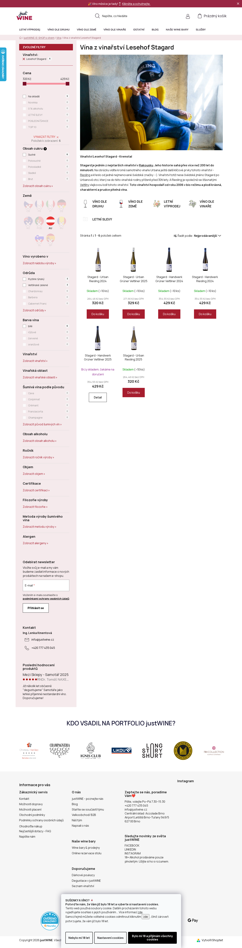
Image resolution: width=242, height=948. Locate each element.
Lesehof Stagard (38, 59)
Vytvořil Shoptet (212, 940)
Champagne (48, 417)
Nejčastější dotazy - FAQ (35, 831)
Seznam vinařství (83, 886)
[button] (200, 29)
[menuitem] (30, 29)
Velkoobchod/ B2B (84, 815)
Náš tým (77, 820)
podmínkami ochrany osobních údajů (46, 598)
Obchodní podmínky (32, 815)
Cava (48, 393)
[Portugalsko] (39, 224)
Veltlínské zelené (48, 285)
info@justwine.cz (43, 639)
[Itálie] (50, 207)
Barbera (48, 297)
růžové (48, 332)
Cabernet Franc (48, 303)
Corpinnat (48, 399)
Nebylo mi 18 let (79, 938)
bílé (48, 326)
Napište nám (27, 836)
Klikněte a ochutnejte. (136, 4)
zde (140, 912)
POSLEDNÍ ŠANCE (48, 121)
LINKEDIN (130, 849)
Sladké (48, 173)
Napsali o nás (80, 826)
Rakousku (146, 165)
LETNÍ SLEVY (48, 115)
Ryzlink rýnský (48, 279)
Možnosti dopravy (31, 804)
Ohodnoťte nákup (30, 826)
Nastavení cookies (110, 938)
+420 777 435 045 (43, 648)
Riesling (85, 175)
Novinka (48, 102)
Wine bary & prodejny (86, 848)
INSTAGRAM (133, 853)
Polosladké (48, 166)
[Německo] (61, 207)
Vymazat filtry (44, 137)
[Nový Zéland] (28, 224)
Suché (48, 154)
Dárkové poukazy (83, 875)
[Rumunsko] (61, 224)
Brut (48, 179)
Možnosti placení (30, 809)
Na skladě (48, 96)
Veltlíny (84, 185)
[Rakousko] (50, 224)
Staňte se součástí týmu (88, 809)
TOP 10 (48, 127)
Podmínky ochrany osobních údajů (41, 820)
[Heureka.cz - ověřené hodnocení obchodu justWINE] (49, 921)
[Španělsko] (50, 241)
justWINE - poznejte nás (87, 799)
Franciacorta (48, 411)
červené (48, 338)
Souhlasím (152, 938)
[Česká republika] (28, 207)
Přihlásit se (36, 608)
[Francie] (39, 207)
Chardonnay (48, 291)
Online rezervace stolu (86, 853)
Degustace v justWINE (86, 881)
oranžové (48, 344)
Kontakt (24, 799)
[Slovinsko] (39, 241)
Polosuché (48, 160)
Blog (75, 804)
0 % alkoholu (48, 108)
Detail (98, 397)
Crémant (48, 405)
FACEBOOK (132, 845)
